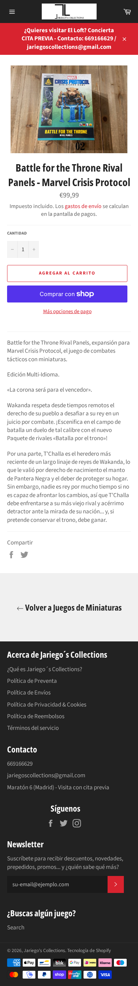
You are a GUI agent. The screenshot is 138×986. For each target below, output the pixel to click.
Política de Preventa (32, 681)
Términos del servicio (33, 728)
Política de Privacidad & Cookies (46, 704)
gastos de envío (83, 206)
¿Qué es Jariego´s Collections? (44, 669)
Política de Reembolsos (35, 716)
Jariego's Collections (44, 950)
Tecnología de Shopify (89, 950)
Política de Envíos (29, 692)
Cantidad (17, 233)
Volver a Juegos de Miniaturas (73, 607)
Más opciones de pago (67, 311)
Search (15, 927)
